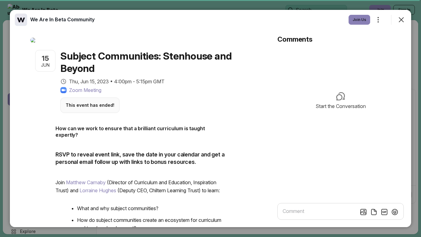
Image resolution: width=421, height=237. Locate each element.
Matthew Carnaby (86, 182)
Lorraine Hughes (98, 190)
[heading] (62, 19)
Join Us (359, 19)
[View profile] (21, 20)
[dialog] (210, 118)
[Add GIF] (384, 212)
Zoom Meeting (85, 90)
